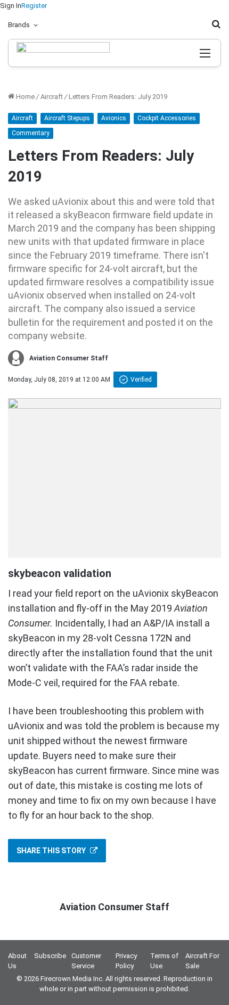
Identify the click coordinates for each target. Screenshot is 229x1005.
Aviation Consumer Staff (68, 358)
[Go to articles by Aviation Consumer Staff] (16, 358)
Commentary (31, 133)
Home (24, 97)
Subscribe (50, 956)
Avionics (113, 118)
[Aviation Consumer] (63, 53)
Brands (19, 25)
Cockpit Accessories (166, 118)
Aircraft (51, 97)
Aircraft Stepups (67, 118)
